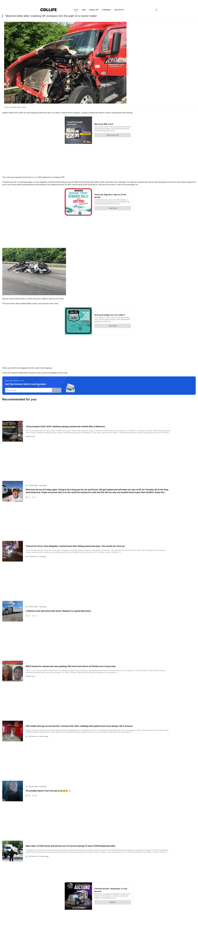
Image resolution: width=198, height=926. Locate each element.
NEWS (76, 10)
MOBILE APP (93, 10)
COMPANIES (106, 10)
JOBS (84, 10)
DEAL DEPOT (119, 10)
